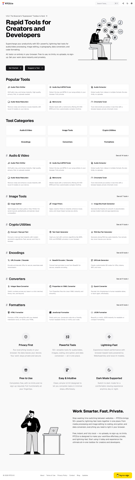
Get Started (13, 68)
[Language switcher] (131, 3)
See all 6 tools (122, 305)
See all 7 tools (122, 196)
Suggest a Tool (34, 68)
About (42, 475)
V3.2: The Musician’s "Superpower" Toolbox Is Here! (25, 16)
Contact (72, 475)
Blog (78, 475)
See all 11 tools (121, 224)
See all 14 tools (121, 155)
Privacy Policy (62, 475)
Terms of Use (50, 475)
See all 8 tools (122, 253)
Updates (85, 475)
